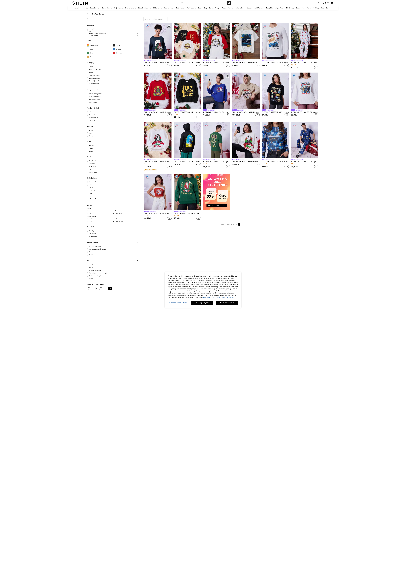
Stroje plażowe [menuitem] (118, 8)
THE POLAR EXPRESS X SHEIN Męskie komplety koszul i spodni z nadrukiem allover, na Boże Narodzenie (304, 162)
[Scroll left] (329, 8)
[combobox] (155, 19)
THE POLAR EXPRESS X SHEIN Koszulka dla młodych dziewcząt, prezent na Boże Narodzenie (158, 112)
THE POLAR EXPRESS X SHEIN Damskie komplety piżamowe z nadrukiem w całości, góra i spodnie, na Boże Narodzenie (304, 63)
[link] (320, 3)
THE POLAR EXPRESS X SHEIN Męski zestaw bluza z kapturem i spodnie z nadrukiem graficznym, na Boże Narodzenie (246, 112)
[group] (113, 29)
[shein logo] (80, 3)
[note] (150, 170)
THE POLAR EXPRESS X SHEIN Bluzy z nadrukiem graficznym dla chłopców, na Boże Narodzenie (158, 162)
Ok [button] (110, 288)
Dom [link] (88, 14)
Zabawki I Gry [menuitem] (300, 8)
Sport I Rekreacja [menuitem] (259, 8)
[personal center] (315, 3)
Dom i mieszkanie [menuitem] (130, 8)
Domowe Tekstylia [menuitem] (214, 8)
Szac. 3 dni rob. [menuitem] (95, 8)
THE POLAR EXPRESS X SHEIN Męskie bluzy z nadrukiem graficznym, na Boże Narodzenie (187, 162)
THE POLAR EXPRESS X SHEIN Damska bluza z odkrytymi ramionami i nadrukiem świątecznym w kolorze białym (246, 162)
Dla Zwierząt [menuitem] (290, 8)
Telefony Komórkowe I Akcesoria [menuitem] (232, 8)
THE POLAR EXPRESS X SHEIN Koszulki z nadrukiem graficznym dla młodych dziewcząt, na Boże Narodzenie (187, 63)
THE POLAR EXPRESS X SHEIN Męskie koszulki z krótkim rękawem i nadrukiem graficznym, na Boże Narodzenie (216, 162)
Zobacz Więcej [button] (94, 83)
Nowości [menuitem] (85, 8)
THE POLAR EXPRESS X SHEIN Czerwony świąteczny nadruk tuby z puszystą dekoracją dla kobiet (158, 213)
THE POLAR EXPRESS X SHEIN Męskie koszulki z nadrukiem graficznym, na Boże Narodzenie (275, 63)
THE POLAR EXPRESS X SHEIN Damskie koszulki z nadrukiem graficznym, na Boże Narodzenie (216, 63)
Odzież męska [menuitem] (157, 8)
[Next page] (241, 224)
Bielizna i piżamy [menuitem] (169, 8)
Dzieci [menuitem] (200, 8)
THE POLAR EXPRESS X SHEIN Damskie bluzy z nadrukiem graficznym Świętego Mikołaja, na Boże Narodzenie (187, 213)
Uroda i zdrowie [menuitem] (191, 8)
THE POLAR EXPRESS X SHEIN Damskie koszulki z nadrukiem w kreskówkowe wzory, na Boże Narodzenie (304, 112)
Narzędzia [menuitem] (269, 8)
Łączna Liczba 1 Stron (227, 224)
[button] (328, 3)
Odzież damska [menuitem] (107, 8)
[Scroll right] (332, 8)
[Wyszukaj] (229, 3)
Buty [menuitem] (205, 8)
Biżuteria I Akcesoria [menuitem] (144, 8)
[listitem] (157, 46)
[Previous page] (236, 224)
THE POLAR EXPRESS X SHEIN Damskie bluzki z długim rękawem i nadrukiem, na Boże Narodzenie (275, 162)
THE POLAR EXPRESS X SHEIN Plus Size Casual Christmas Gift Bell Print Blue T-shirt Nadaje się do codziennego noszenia (216, 112)
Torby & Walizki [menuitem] (279, 8)
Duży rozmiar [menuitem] (180, 8)
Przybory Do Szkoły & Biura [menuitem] (315, 8)
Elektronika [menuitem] (248, 8)
